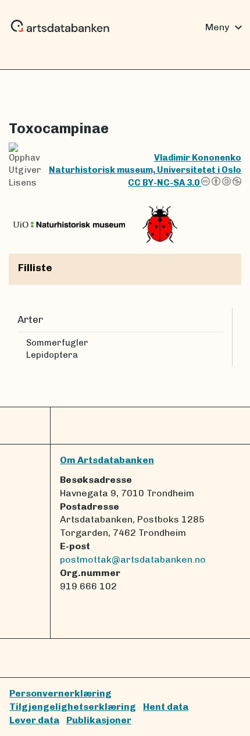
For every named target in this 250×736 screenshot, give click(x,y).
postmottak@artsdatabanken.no (133, 559)
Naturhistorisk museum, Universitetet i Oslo (145, 170)
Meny (225, 27)
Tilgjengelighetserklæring (72, 706)
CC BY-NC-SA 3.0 (164, 182)
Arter (30, 319)
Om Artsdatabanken (107, 459)
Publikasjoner (98, 720)
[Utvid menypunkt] (218, 343)
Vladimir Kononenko (197, 157)
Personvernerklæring (60, 693)
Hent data (165, 706)
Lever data (34, 720)
